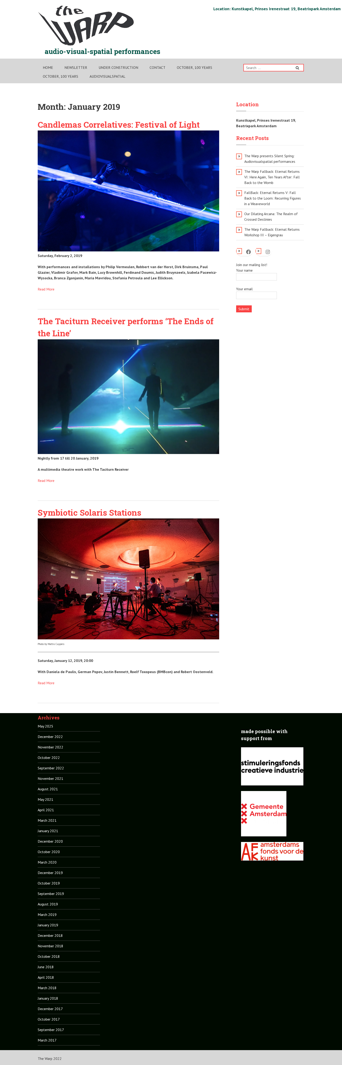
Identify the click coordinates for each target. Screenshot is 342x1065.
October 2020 (49, 851)
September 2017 (51, 1029)
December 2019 (50, 872)
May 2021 (45, 799)
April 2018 (46, 977)
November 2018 (50, 946)
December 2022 (50, 736)
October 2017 (49, 1019)
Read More (46, 289)
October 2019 (49, 883)
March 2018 (47, 987)
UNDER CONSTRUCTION (118, 67)
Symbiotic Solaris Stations (89, 512)
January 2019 (48, 925)
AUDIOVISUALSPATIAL (107, 76)
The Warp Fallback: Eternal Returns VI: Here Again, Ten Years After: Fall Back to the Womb (272, 177)
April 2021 (46, 810)
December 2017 (50, 1008)
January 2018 (48, 998)
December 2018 (50, 935)
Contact (157, 67)
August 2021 (48, 789)
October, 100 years (194, 67)
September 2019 (51, 893)
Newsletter (75, 67)
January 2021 (48, 830)
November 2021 (50, 778)
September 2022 (51, 768)
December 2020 (50, 841)
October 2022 (49, 757)
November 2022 (50, 747)
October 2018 (49, 956)
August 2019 (48, 904)
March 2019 (47, 914)
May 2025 (45, 726)
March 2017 (47, 1040)
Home (48, 67)
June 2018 (46, 967)
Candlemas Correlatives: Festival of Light (119, 124)
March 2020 (47, 862)
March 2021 (47, 820)
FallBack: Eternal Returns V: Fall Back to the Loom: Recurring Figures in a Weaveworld (272, 198)
